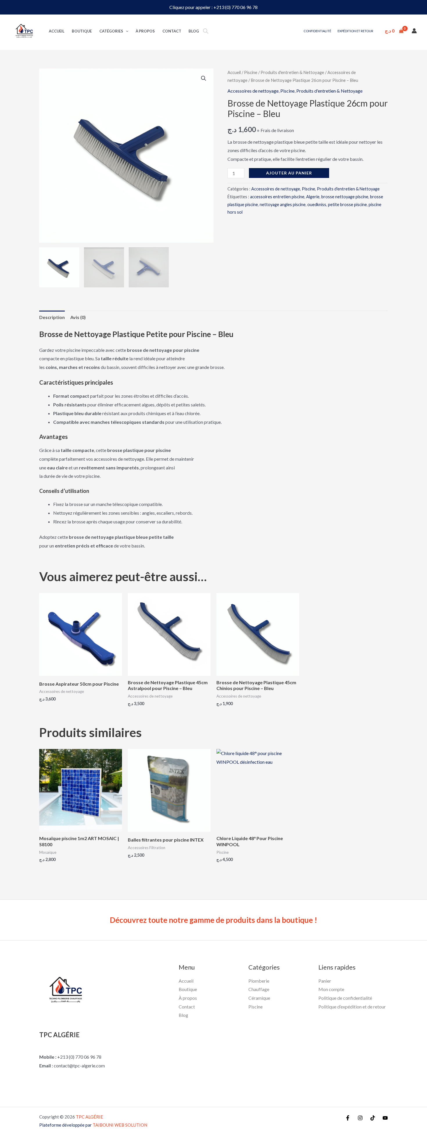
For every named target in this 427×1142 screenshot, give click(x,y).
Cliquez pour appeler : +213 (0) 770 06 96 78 (213, 7)
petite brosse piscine (347, 204)
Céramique (259, 998)
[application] (125, 31)
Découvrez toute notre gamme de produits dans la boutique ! (213, 920)
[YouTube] (385, 1118)
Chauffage (258, 989)
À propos (145, 31)
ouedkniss (316, 204)
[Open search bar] (206, 30)
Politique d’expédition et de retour (352, 1006)
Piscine (250, 72)
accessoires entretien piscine (277, 196)
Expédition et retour (355, 31)
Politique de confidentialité (345, 998)
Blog (194, 31)
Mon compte (331, 989)
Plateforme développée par (93, 1124)
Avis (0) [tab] (78, 317)
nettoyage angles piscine (283, 204)
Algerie (313, 196)
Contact (171, 31)
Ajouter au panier (289, 172)
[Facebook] (347, 1118)
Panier (324, 981)
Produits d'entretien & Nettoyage (292, 72)
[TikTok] (372, 1118)
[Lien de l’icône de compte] (414, 30)
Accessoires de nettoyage (253, 90)
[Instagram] (360, 1118)
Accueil (56, 31)
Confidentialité (317, 31)
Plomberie (258, 981)
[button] (203, 78)
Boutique (82, 31)
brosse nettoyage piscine (344, 196)
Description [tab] (52, 317)
